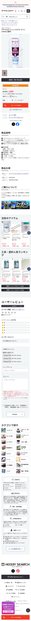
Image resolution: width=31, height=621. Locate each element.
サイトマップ (15, 606)
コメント (6, 376)
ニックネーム (7, 367)
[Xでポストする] (13, 124)
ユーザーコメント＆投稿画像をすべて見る (12, 306)
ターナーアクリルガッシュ (16, 117)
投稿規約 (7, 405)
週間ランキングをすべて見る (15, 286)
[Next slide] (29, 233)
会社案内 (8, 601)
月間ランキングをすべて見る (15, 290)
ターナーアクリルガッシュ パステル (18, 173)
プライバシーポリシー (22, 601)
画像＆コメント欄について (18, 309)
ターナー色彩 (12, 115)
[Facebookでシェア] (17, 124)
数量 (4, 100)
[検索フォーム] (24, 11)
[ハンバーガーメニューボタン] (28, 11)
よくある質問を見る (15, 549)
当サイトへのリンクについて (22, 603)
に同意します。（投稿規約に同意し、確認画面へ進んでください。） (16, 406)
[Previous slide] (2, 233)
